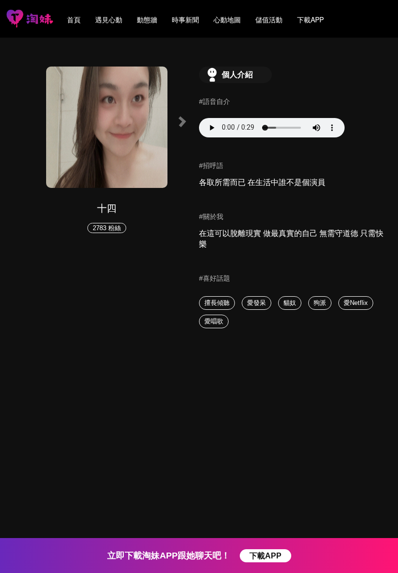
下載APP (310, 19)
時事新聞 (185, 19)
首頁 (74, 19)
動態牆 (147, 19)
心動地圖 (227, 19)
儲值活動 (268, 19)
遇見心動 (108, 19)
